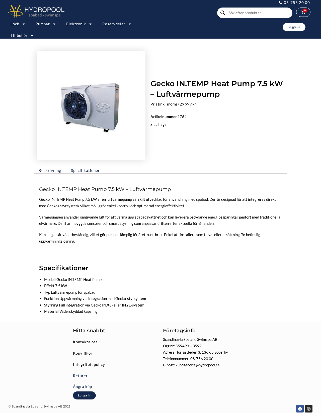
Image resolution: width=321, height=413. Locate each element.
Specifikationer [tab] (85, 170)
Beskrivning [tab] (50, 170)
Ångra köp (82, 386)
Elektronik (76, 24)
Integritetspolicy (89, 364)
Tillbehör (19, 35)
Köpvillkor (83, 353)
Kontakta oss (85, 342)
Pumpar (43, 24)
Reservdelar (113, 24)
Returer (80, 375)
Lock (15, 24)
